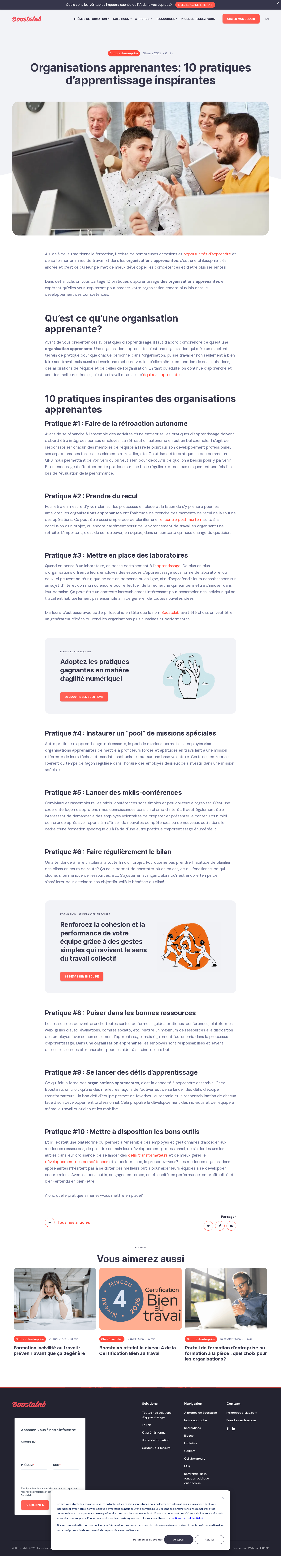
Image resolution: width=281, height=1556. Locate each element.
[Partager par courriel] (231, 1226)
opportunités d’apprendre (207, 254)
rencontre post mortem (180, 519)
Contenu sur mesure (156, 1448)
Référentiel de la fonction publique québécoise (196, 1478)
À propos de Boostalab (200, 1413)
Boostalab (170, 612)
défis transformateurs (148, 1155)
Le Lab (146, 1425)
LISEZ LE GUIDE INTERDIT (195, 5)
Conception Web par (250, 1548)
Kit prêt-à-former (154, 1433)
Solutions (121, 18)
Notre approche (195, 1420)
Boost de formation (155, 1440)
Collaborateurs (194, 1459)
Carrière (190, 1451)
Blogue (189, 1436)
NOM (56, 1464)
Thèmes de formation (90, 18)
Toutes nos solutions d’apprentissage (156, 1415)
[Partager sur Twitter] (208, 1226)
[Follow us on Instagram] (233, 1428)
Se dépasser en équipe (82, 976)
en (267, 18)
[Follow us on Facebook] (228, 1428)
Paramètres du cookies (148, 1539)
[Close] (278, 3)
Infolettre (190, 1443)
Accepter (178, 1539)
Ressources (165, 18)
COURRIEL (28, 1441)
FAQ (187, 1466)
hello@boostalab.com (242, 1413)
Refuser (209, 1539)
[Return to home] (29, 1404)
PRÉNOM (27, 1464)
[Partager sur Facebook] (220, 1226)
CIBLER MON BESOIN (241, 18)
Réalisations (192, 1428)
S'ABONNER (35, 1505)
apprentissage (167, 566)
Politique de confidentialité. (187, 1518)
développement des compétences (76, 1161)
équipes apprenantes (162, 374)
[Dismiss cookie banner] (223, 1497)
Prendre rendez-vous (198, 18)
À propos (142, 18)
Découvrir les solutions (84, 696)
